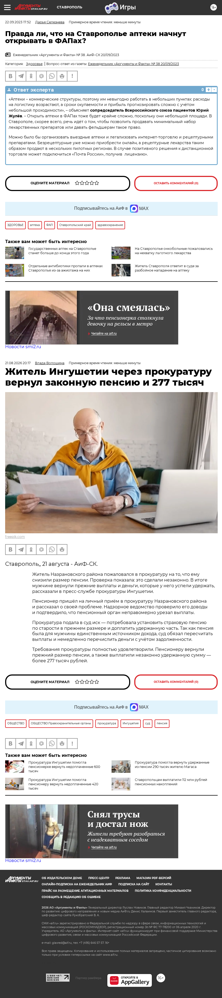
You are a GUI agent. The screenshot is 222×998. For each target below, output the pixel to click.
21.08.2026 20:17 (18, 363)
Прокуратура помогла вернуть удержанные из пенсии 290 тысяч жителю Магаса (172, 764)
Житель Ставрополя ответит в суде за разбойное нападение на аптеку (167, 268)
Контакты (163, 884)
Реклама (122, 878)
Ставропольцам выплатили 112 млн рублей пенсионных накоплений (171, 782)
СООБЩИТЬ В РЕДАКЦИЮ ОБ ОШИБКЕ (71, 897)
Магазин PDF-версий (153, 878)
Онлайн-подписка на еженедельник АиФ (77, 884)
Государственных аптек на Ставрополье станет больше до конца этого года (62, 251)
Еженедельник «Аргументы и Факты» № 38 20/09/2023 (133, 64)
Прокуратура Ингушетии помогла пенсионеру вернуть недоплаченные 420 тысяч (63, 784)
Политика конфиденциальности (163, 891)
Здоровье (34, 64)
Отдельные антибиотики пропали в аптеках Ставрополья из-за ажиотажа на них (65, 268)
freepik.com (15, 537)
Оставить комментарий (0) (176, 183)
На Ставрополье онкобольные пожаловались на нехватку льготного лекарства (174, 251)
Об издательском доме (62, 878)
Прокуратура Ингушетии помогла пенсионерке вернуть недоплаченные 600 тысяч (64, 766)
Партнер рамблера (88, 978)
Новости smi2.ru (23, 346)
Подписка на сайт (133, 884)
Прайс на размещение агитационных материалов (85, 891)
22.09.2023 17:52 (18, 22)
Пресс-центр (98, 878)
